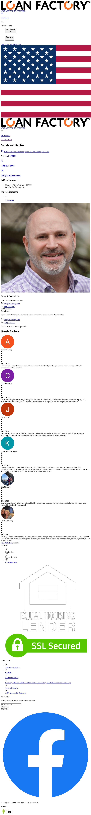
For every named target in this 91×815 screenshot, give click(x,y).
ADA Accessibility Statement (15, 693)
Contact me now (11, 562)
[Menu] (2, 130)
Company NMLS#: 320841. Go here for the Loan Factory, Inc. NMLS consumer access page (38, 683)
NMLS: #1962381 (11, 678)
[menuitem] (10, 31)
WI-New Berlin (6, 140)
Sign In (3, 44)
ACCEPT (15, 543)
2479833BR (9, 200)
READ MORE (6, 543)
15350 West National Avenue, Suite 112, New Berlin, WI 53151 (26, 152)
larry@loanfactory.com (12, 304)
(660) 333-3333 (9, 323)
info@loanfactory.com (12, 320)
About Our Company (12, 667)
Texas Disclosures (11, 688)
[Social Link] (45, 799)
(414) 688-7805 (9, 307)
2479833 (12, 156)
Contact (8, 673)
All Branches (5, 136)
